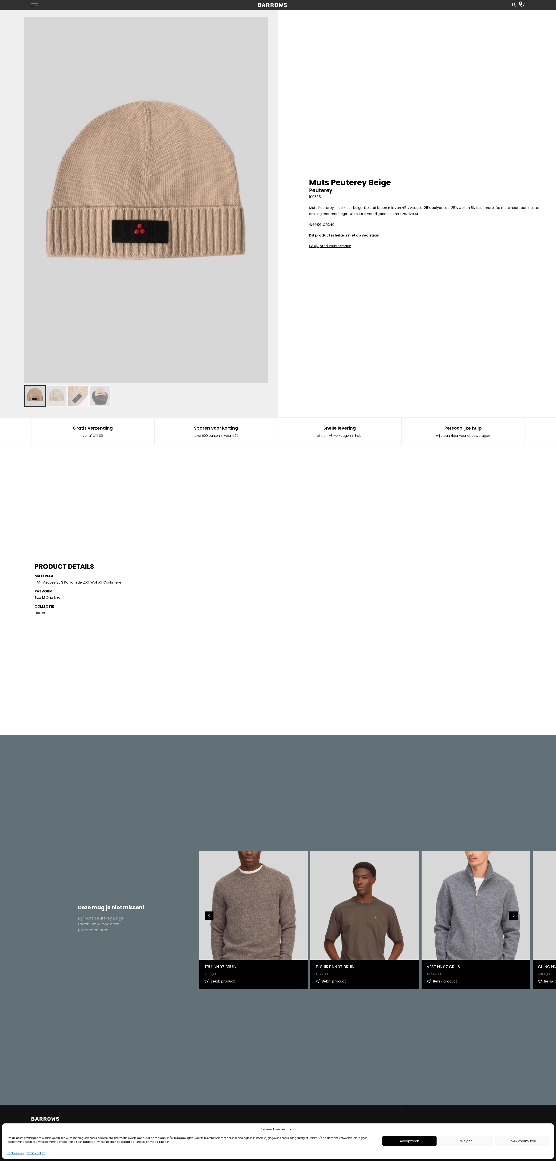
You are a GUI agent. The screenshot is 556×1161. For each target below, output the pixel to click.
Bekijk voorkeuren (522, 1141)
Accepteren (409, 1141)
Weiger (466, 1141)
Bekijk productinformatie (330, 245)
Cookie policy (15, 1153)
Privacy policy (35, 1153)
